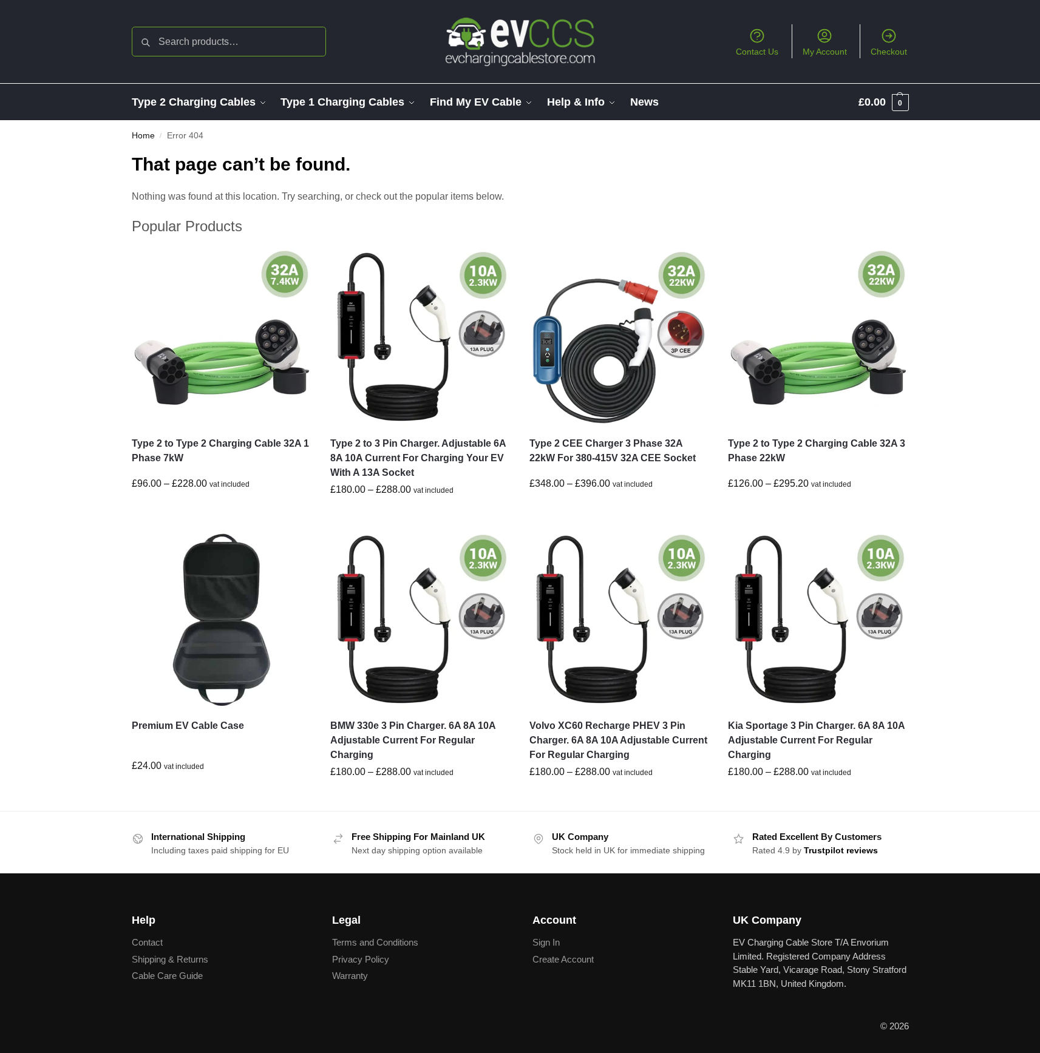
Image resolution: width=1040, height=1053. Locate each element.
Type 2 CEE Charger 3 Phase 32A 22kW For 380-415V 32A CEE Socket (612, 450)
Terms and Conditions (375, 942)
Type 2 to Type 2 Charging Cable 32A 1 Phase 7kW (220, 450)
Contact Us (757, 51)
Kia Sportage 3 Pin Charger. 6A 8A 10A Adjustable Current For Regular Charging (816, 740)
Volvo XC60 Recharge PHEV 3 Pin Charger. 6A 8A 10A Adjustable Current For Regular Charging (618, 740)
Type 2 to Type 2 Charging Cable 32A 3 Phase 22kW (816, 450)
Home (143, 135)
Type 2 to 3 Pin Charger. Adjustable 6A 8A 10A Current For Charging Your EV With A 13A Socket (418, 458)
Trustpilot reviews (841, 850)
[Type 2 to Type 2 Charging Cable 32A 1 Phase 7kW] (222, 336)
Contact (147, 942)
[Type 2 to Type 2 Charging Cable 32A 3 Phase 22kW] (818, 336)
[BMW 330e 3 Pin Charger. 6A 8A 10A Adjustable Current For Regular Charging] (420, 619)
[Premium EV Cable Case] (222, 619)
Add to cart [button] (222, 792)
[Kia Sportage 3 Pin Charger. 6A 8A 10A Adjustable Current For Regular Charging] (818, 619)
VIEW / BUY (222, 510)
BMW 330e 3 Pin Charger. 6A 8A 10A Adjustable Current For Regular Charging (412, 740)
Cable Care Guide (167, 975)
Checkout (889, 51)
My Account (825, 51)
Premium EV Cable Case (188, 725)
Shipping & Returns (170, 959)
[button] (883, 102)
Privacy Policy (360, 959)
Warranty (350, 975)
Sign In (546, 942)
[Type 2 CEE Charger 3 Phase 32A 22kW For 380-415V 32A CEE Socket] (619, 336)
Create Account (563, 959)
